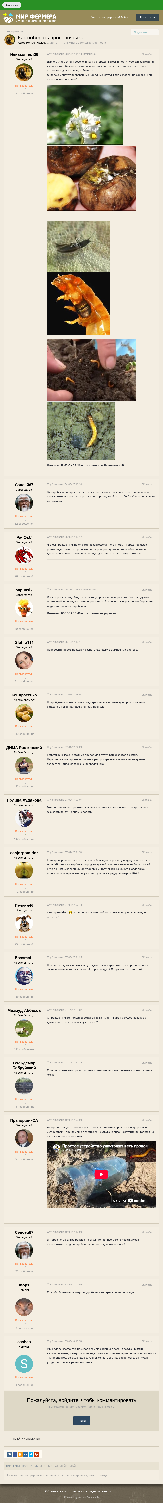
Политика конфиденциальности (90, 1491)
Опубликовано (65, 54)
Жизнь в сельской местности (87, 42)
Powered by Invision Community (81, 1497)
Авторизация (15, 31)
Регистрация (147, 17)
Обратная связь (55, 1491)
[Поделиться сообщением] (155, 54)
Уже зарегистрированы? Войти (110, 17)
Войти (82, 1420)
